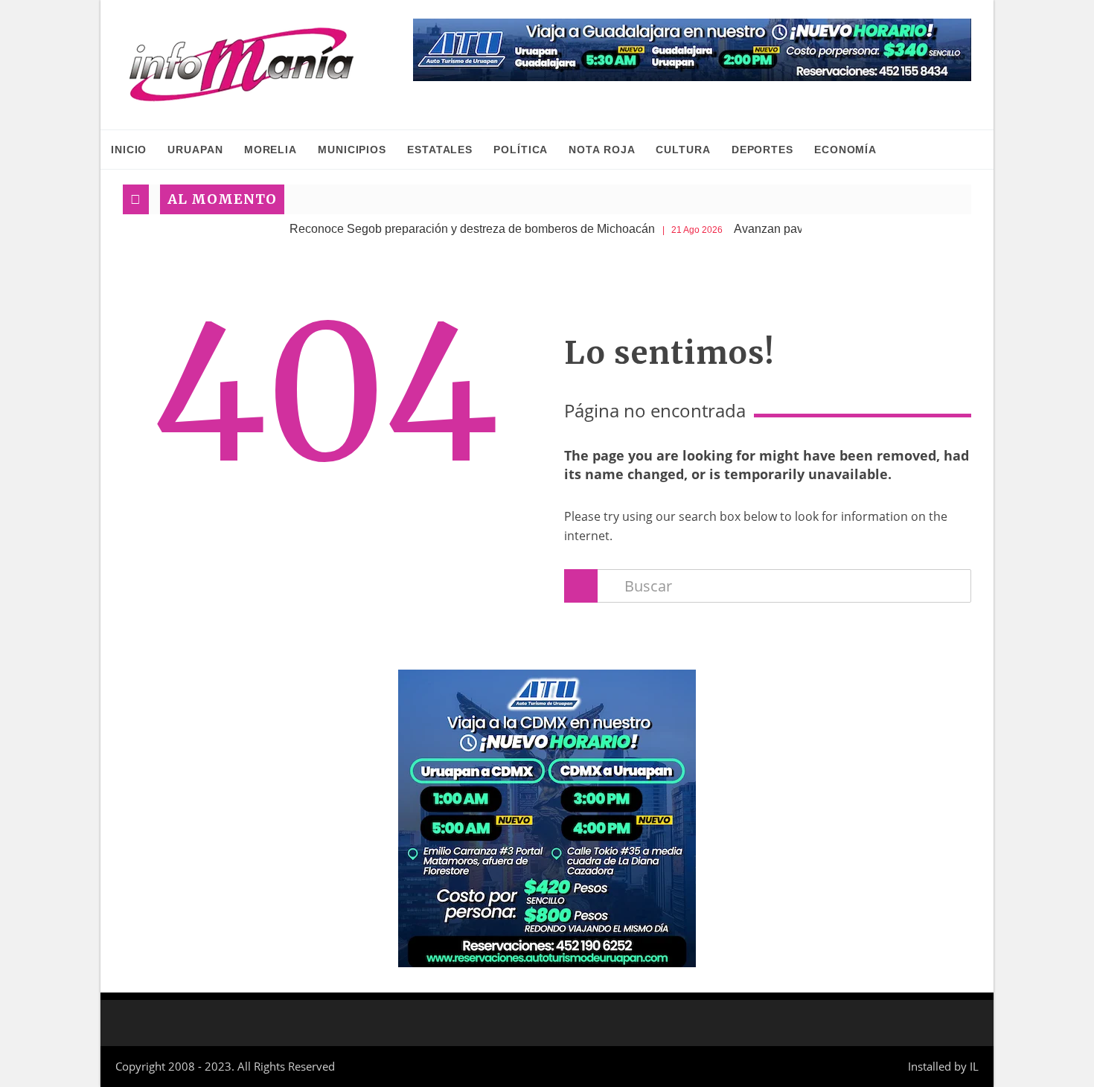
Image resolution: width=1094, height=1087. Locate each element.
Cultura (683, 149)
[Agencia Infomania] (242, 65)
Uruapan (195, 149)
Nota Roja (602, 149)
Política (520, 149)
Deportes (762, 149)
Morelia (270, 149)
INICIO (129, 149)
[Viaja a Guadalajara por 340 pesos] (692, 50)
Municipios (352, 149)
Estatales (440, 149)
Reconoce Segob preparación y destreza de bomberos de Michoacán (450, 228)
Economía (845, 149)
